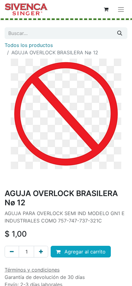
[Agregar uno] (41, 251)
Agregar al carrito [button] (84, 252)
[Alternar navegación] (121, 9)
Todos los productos (29, 45)
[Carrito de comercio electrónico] (106, 9)
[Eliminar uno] (12, 251)
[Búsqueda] (119, 33)
